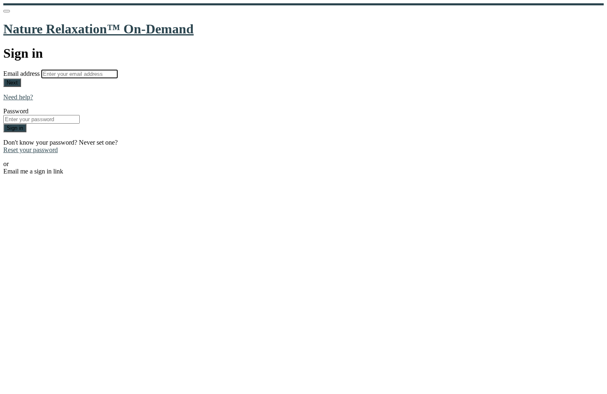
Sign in (15, 128)
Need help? (18, 97)
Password (15, 111)
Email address (22, 73)
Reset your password (30, 149)
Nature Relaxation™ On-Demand (98, 28)
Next (12, 83)
